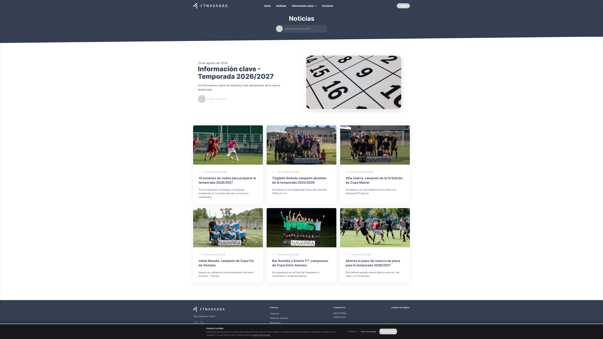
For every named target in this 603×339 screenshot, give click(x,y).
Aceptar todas (388, 331)
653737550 (340, 313)
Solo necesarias (368, 331)
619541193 (339, 317)
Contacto (327, 5)
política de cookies (261, 335)
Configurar (352, 331)
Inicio (267, 5)
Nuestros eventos (279, 318)
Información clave (303, 5)
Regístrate (275, 322)
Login (403, 5)
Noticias (281, 5)
